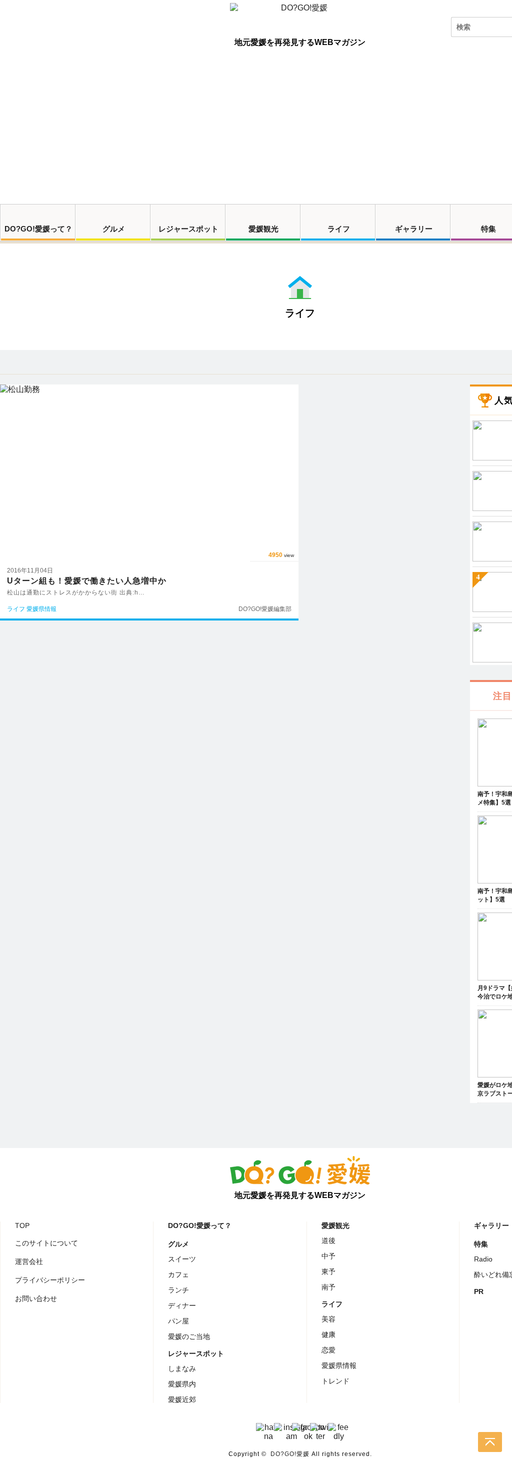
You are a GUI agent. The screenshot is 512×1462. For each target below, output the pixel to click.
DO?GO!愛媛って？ (38, 228)
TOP (22, 1226)
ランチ (178, 1290)
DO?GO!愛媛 (290, 1454)
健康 (329, 1334)
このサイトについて (46, 1243)
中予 (329, 1256)
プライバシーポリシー (50, 1280)
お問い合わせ (36, 1298)
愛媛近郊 (182, 1400)
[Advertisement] (256, 129)
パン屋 (178, 1321)
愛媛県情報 (339, 1366)
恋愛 (329, 1350)
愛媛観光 (263, 228)
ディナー (182, 1306)
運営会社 (29, 1262)
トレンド (336, 1381)
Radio (483, 1259)
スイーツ (182, 1259)
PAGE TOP (490, 1442)
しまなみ (182, 1368)
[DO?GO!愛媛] (300, 17)
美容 (329, 1319)
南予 (329, 1287)
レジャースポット (188, 228)
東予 (329, 1272)
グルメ (113, 228)
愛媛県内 (182, 1384)
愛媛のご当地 (189, 1336)
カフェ (178, 1274)
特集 (481, 1244)
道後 (329, 1240)
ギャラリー (413, 228)
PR (479, 1292)
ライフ (339, 228)
